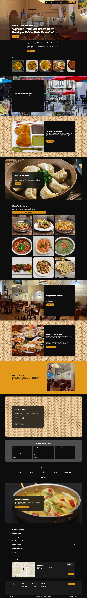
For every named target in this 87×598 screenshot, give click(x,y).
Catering (57, 2)
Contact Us (43, 586)
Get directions (70, 564)
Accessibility (32, 591)
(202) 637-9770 (52, 568)
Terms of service (25, 591)
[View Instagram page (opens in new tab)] (12, 596)
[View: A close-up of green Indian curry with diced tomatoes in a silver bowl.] (65, 246)
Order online (70, 574)
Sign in (66, 2)
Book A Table (25, 585)
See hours (64, 574)
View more (36, 454)
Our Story (43, 585)
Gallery (33, 585)
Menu (47, 2)
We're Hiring (24, 586)
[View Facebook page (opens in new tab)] (10, 596)
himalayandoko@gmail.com (54, 570)
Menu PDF (52, 2)
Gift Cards (34, 586)
